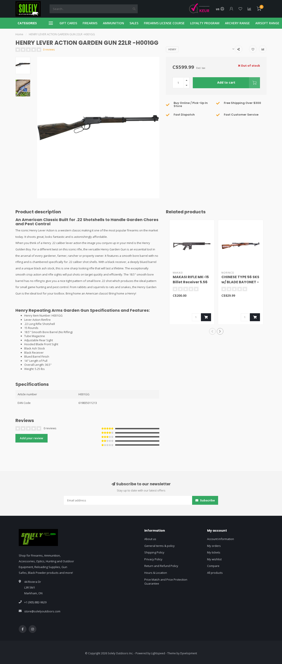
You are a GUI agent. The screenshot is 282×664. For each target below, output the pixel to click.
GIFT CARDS (68, 23)
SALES (134, 23)
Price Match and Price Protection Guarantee (165, 582)
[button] (212, 331)
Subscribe (207, 500)
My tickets (213, 552)
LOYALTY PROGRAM (204, 23)
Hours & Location (155, 573)
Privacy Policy (153, 559)
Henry (172, 49)
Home (19, 34)
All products (215, 573)
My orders (214, 546)
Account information (220, 539)
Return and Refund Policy (161, 566)
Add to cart (226, 82)
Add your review (31, 438)
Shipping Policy (154, 552)
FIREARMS (90, 23)
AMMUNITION (113, 23)
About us (150, 539)
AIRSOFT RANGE (267, 23)
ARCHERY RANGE (237, 23)
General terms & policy (159, 546)
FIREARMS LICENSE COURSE (164, 23)
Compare (213, 566)
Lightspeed (158, 653)
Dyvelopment (188, 653)
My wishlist (214, 559)
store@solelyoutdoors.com (42, 611)
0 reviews (49, 49)
